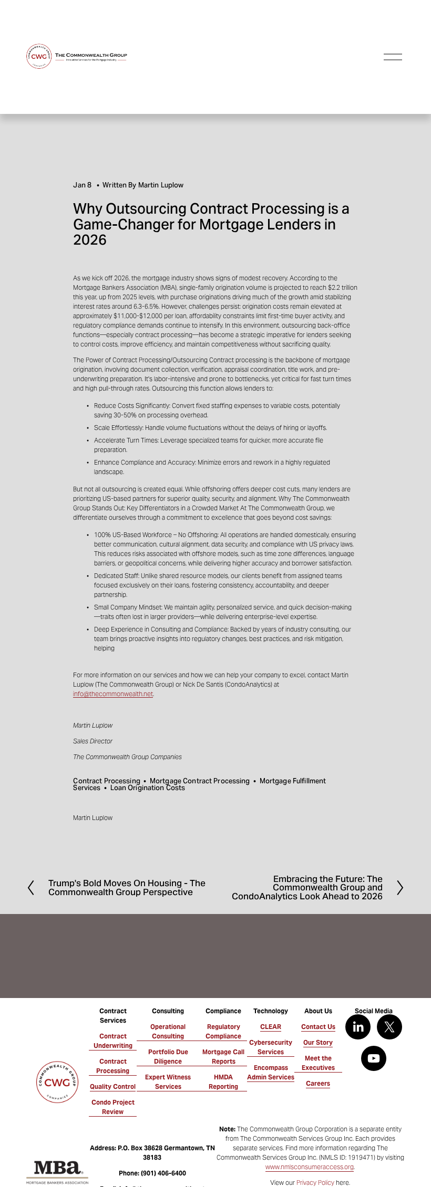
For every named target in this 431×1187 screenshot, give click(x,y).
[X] (389, 1026)
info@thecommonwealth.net (113, 694)
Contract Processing (106, 780)
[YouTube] (373, 1058)
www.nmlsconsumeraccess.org (309, 1167)
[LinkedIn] (358, 1026)
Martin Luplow (161, 185)
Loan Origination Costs (148, 787)
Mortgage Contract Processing (200, 780)
